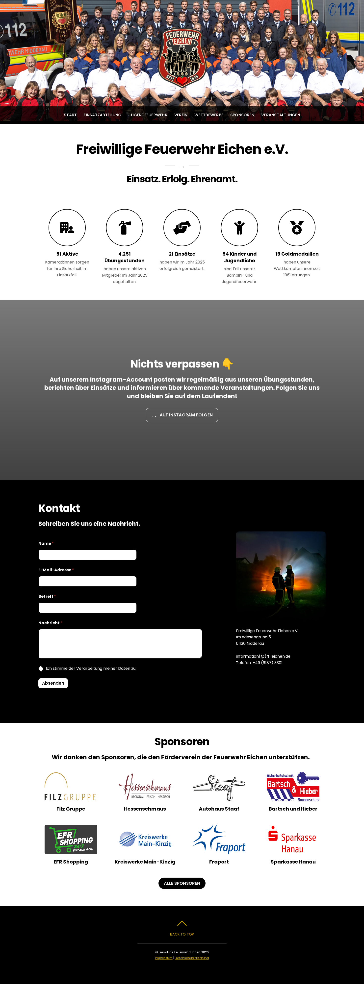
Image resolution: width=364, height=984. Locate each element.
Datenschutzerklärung (192, 958)
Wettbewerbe (208, 115)
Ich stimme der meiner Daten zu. (91, 668)
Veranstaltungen (280, 115)
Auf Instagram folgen (186, 415)
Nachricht (50, 623)
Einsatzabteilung (102, 115)
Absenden (53, 683)
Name (46, 543)
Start (70, 115)
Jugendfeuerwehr (147, 115)
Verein (180, 115)
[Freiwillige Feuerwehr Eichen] (182, 83)
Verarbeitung (89, 668)
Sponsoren (242, 115)
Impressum (164, 958)
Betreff (47, 596)
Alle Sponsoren (182, 883)
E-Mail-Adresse (56, 570)
